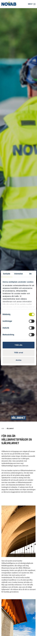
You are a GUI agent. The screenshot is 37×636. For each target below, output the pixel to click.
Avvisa (18, 360)
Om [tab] (30, 274)
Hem (2, 428)
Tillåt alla (18, 345)
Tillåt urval (18, 353)
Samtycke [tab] (6, 274)
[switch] (31, 321)
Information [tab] (18, 274)
